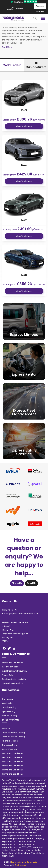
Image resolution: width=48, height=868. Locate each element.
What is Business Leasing (13, 732)
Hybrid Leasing (8, 711)
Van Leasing (7, 703)
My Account (9, 9)
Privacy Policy (8, 675)
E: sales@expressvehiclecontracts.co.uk (20, 613)
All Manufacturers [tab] (36, 65)
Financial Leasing (10, 741)
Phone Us (17, 583)
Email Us (31, 583)
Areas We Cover (9, 749)
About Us (6, 728)
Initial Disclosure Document (14, 671)
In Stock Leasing (9, 715)
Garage (19, 9)
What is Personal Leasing (13, 736)
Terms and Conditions (12, 662)
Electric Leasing (9, 707)
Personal (40, 6)
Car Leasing (7, 699)
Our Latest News (9, 745)
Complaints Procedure (12, 683)
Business (40, 11)
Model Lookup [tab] (12, 65)
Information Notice (11, 666)
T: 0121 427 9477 (9, 610)
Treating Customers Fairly (14, 679)
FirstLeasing (20, 865)
